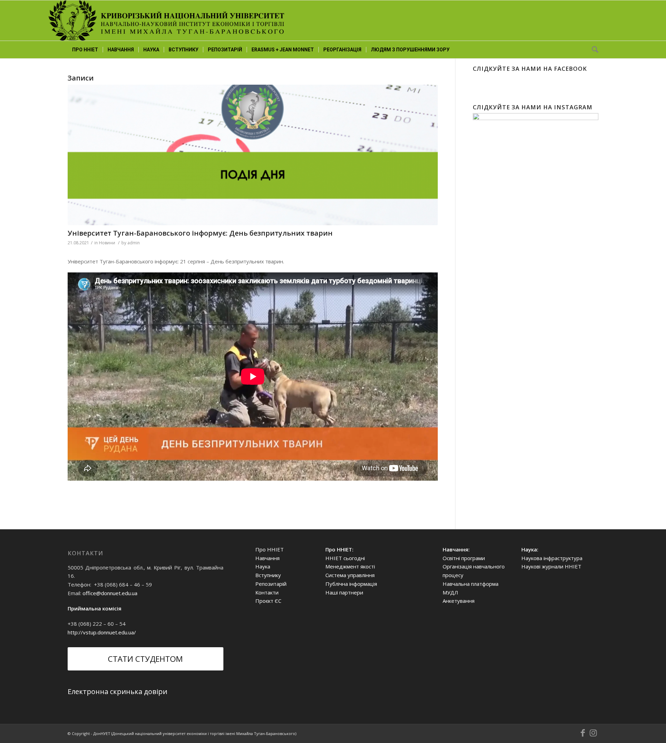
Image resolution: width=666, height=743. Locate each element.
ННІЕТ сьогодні (345, 558)
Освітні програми (464, 558)
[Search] (592, 49)
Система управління (350, 575)
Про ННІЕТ (269, 549)
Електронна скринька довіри (117, 691)
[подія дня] (253, 155)
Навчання (267, 558)
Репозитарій (271, 583)
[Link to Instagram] (593, 733)
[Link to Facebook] (583, 733)
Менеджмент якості (350, 566)
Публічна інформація (351, 583)
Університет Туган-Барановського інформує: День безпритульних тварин (200, 233)
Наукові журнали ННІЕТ (551, 566)
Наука (262, 566)
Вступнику (268, 575)
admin (133, 243)
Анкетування (459, 600)
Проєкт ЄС (268, 600)
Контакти (267, 592)
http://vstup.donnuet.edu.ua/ (102, 632)
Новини (107, 243)
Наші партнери (344, 592)
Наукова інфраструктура (551, 558)
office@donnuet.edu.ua (110, 593)
